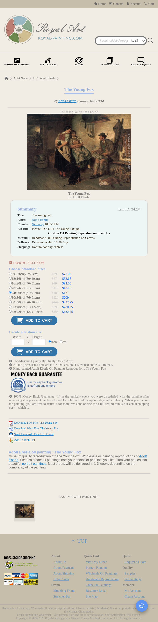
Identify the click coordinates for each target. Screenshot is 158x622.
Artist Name (20, 78)
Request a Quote (135, 562)
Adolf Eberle (47, 78)
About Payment (63, 567)
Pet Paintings (132, 579)
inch (54, 342)
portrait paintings (34, 463)
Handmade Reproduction (102, 579)
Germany (38, 224)
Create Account (134, 596)
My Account (132, 590)
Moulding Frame (64, 590)
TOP (81, 541)
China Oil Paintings (98, 585)
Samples (129, 573)
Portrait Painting (96, 567)
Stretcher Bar (61, 596)
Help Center (61, 579)
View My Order (96, 562)
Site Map (92, 596)
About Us (59, 562)
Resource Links (96, 590)
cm (64, 342)
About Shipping (63, 573)
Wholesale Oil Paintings (101, 573)
